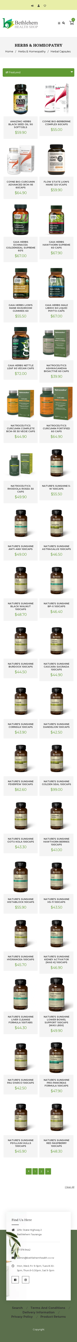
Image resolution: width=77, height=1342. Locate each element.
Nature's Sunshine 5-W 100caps (56, 487)
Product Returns (53, 1316)
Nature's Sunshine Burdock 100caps (20, 665)
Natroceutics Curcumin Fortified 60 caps (56, 428)
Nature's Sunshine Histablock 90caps (20, 900)
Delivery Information (39, 1312)
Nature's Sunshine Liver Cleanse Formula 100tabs (20, 1019)
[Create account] (39, 5)
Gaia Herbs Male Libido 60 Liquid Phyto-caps (56, 308)
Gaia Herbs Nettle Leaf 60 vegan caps (20, 367)
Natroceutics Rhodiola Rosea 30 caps (21, 488)
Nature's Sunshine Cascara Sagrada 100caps (56, 666)
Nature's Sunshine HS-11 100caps (56, 900)
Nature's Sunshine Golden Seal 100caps (56, 783)
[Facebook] (15, 1279)
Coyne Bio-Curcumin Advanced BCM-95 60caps (21, 184)
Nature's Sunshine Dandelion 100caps (56, 725)
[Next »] (48, 1171)
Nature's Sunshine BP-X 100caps (56, 605)
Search (17, 1308)
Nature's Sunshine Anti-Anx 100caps (20, 547)
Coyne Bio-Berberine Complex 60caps (56, 123)
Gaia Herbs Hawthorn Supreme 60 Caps (56, 244)
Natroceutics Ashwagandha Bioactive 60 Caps (56, 368)
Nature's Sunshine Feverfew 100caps (20, 783)
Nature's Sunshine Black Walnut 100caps (20, 606)
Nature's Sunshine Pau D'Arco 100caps (20, 1081)
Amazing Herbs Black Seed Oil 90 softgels (20, 124)
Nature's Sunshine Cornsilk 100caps (20, 725)
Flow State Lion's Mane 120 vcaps (56, 183)
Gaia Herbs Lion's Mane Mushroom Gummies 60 (21, 308)
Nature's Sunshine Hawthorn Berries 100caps (56, 841)
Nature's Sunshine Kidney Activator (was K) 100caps (56, 959)
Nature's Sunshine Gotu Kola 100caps (20, 840)
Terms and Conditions (47, 1308)
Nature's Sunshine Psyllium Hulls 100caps (20, 1143)
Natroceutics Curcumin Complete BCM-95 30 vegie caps (20, 428)
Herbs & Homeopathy (32, 51)
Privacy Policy (22, 1316)
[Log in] (33, 5)
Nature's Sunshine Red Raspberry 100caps (56, 1143)
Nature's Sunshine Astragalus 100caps (56, 547)
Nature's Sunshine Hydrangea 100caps (20, 958)
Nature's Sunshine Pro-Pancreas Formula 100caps (56, 1082)
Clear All (69, 1187)
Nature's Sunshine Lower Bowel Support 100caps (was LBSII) (56, 1021)
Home (9, 51)
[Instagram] (25, 1279)
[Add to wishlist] (45, 5)
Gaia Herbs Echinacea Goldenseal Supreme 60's (20, 246)
